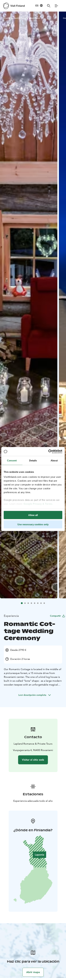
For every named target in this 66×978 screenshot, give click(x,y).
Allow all (33, 515)
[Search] (48, 6)
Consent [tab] (12, 460)
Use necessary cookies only (33, 524)
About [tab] (54, 460)
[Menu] (56, 6)
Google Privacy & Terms (38, 503)
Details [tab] (33, 460)
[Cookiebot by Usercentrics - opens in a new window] (48, 452)
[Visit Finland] (14, 6)
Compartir (55, 615)
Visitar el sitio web (33, 759)
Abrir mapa (33, 972)
